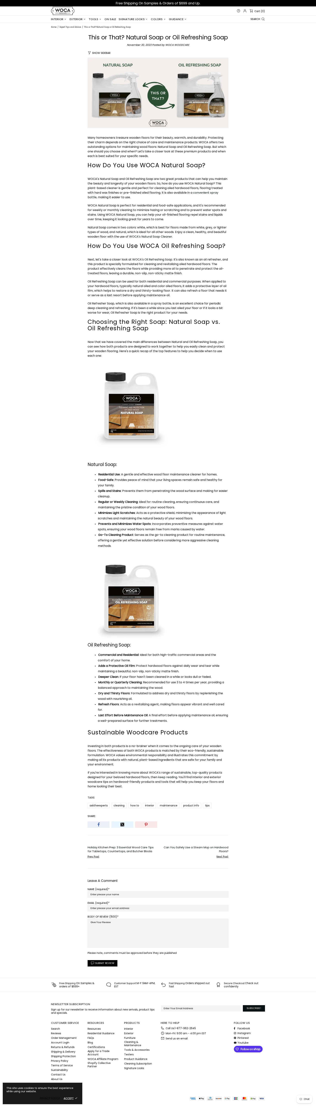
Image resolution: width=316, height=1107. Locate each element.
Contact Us (58, 1074)
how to (134, 805)
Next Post (222, 856)
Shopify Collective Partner (99, 1064)
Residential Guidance (101, 1033)
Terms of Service (62, 1065)
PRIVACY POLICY (50, 1098)
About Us (56, 1079)
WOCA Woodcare (62, 11)
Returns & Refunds (63, 1047)
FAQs (91, 1038)
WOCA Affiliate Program (103, 1059)
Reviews (56, 1033)
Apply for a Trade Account (99, 1052)
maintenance (168, 805)
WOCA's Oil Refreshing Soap (152, 259)
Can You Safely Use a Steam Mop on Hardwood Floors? (196, 849)
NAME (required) (98, 889)
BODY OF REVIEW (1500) (102, 916)
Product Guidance (135, 1059)
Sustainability (59, 1070)
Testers (129, 1054)
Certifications (96, 1047)
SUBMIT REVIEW (104, 963)
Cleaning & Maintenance (132, 1043)
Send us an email (177, 1038)
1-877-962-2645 (185, 1028)
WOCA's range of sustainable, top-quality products (185, 772)
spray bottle (162, 303)
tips (207, 805)
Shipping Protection (63, 1056)
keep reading (167, 777)
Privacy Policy (59, 1060)
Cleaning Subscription (138, 1063)
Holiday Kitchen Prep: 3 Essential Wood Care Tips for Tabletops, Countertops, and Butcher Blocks (121, 849)
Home (54, 27)
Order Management (64, 1038)
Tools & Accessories (137, 1049)
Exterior (128, 1033)
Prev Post (93, 856)
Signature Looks (134, 1068)
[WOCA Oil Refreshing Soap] (131, 598)
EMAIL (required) (98, 903)
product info (191, 805)
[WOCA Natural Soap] (131, 407)
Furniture (130, 1038)
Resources (94, 1028)
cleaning (119, 805)
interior (149, 805)
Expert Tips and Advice (70, 27)
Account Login (60, 1042)
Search (55, 1028)
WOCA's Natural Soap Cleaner (150, 236)
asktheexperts (99, 805)
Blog (90, 1042)
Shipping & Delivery (63, 1051)
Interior (128, 1028)
